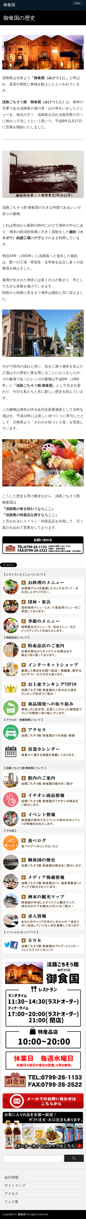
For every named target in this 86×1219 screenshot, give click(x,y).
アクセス (11, 1193)
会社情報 (11, 1177)
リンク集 (11, 1201)
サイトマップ (15, 1185)
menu (77, 3)
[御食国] (20, 5)
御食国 (22, 1214)
